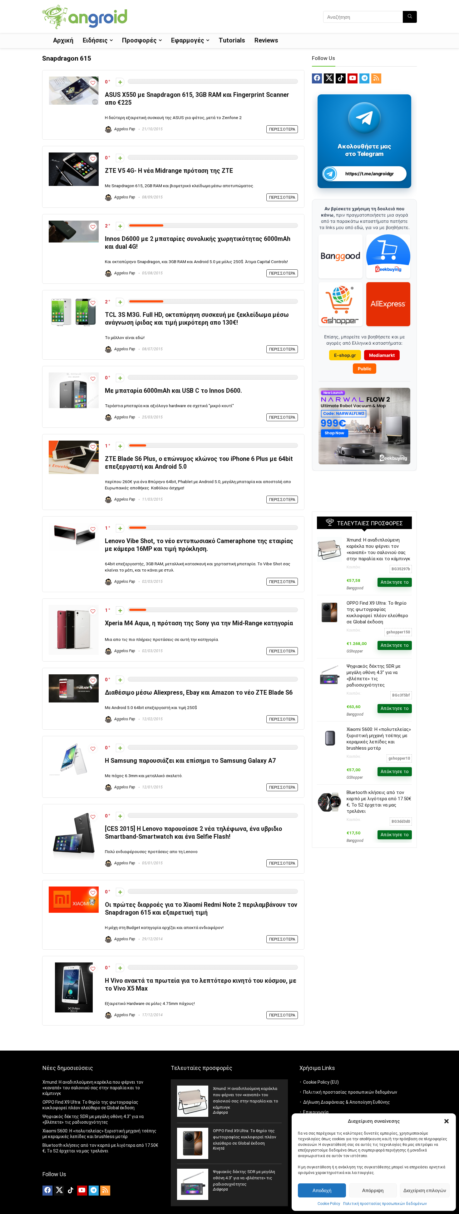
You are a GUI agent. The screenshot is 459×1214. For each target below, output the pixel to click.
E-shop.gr (345, 355)
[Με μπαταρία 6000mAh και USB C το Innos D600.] (74, 375)
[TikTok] (341, 78)
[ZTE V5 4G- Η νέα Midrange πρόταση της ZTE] (74, 155)
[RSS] (376, 78)
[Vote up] (120, 82)
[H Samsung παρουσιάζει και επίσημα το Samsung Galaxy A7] (74, 745)
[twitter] (329, 78)
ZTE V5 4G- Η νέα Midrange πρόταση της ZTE (169, 170)
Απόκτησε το (395, 582)
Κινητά (219, 1148)
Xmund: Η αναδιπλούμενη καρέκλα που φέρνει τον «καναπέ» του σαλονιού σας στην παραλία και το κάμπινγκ (92, 1088)
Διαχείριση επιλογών (424, 1190)
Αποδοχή (322, 1190)
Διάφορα (220, 1112)
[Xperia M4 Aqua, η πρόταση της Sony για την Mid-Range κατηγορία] (74, 608)
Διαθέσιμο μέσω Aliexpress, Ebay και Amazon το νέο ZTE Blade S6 (199, 692)
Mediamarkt (382, 355)
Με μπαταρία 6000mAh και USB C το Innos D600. (173, 390)
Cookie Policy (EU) (321, 1082)
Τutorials (232, 40)
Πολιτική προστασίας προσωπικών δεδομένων (385, 1204)
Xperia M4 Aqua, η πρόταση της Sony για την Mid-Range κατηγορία (199, 623)
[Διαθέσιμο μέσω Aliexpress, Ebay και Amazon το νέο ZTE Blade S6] (74, 677)
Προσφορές (139, 40)
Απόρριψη (372, 1190)
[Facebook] (317, 78)
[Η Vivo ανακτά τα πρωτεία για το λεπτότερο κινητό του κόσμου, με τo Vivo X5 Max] (74, 965)
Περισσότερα (282, 129)
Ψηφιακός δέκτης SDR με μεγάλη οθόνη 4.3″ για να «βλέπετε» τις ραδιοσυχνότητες (244, 1178)
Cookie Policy (329, 1204)
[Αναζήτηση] (410, 17)
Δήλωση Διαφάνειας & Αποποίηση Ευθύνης (346, 1102)
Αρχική (63, 40)
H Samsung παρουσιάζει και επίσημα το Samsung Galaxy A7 (190, 760)
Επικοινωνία (315, 1112)
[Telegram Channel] (364, 117)
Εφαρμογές (187, 40)
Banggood (355, 588)
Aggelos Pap (124, 129)
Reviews (266, 40)
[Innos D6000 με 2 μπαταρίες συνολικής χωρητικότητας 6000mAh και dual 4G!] (74, 223)
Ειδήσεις (95, 40)
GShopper (355, 651)
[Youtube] (353, 78)
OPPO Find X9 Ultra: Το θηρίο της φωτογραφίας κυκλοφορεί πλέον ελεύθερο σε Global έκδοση (244, 1137)
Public (364, 368)
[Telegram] (364, 78)
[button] (446, 1121)
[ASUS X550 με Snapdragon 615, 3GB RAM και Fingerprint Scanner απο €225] (74, 79)
